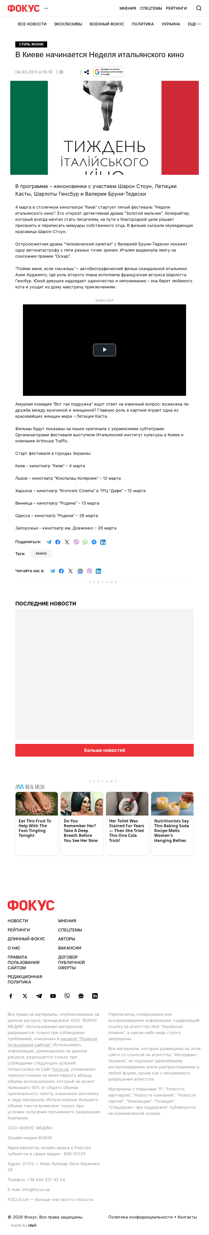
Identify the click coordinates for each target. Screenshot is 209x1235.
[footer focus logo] (31, 905)
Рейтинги (176, 8)
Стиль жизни (31, 44)
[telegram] (39, 996)
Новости (18, 920)
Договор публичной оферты (71, 962)
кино (42, 553)
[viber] (67, 996)
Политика (143, 24)
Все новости (32, 24)
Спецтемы (151, 8)
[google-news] (81, 996)
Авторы (66, 938)
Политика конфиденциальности (140, 1217)
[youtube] (53, 996)
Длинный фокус (26, 938)
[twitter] (25, 996)
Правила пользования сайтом (24, 962)
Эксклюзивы (68, 24)
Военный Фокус (107, 24)
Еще (192, 24)
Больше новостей (104, 750)
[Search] (198, 8)
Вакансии (69, 947)
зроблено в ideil (24, 1225)
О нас (14, 947)
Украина (171, 24)
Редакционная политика (25, 979)
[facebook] (11, 996)
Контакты (187, 1217)
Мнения (128, 8)
